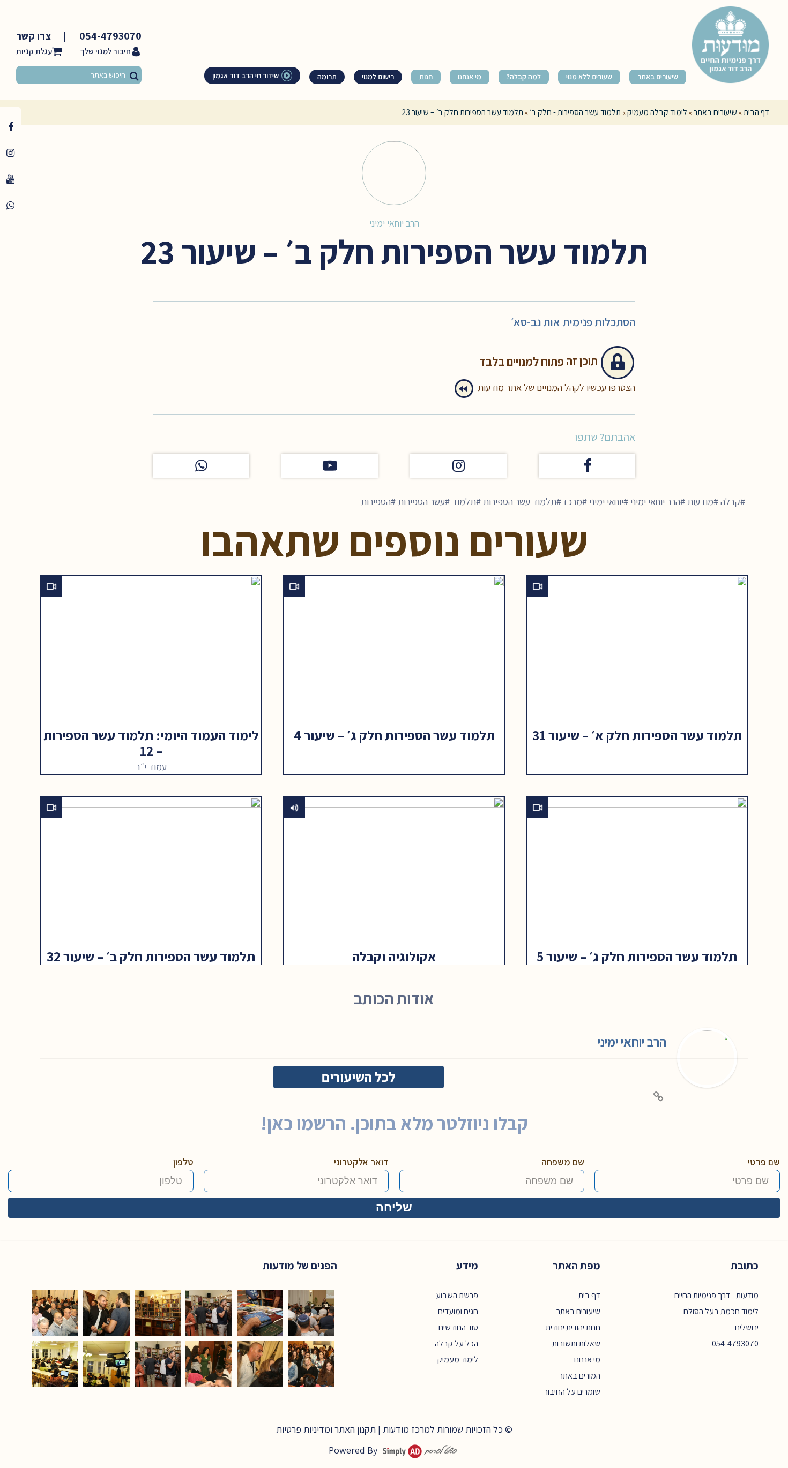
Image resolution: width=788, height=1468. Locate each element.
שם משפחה (562, 1162)
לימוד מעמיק (457, 1359)
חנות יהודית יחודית (573, 1327)
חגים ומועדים (458, 1311)
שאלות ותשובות (576, 1343)
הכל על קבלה (456, 1343)
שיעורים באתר (715, 112)
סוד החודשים (458, 1327)
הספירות (376, 501)
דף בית (589, 1295)
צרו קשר (33, 36)
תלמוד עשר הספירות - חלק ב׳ (575, 112)
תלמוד (464, 501)
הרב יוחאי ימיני (394, 223)
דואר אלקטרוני (361, 1162)
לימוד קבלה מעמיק (657, 112)
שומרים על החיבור (572, 1391)
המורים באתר (579, 1375)
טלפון (183, 1162)
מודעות (700, 501)
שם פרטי (764, 1162)
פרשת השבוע (457, 1295)
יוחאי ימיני (606, 501)
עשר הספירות (421, 501)
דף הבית (756, 112)
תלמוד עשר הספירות (519, 501)
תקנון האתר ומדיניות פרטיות (326, 1429)
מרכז (572, 501)
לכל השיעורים (359, 1077)
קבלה (730, 501)
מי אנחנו (587, 1359)
